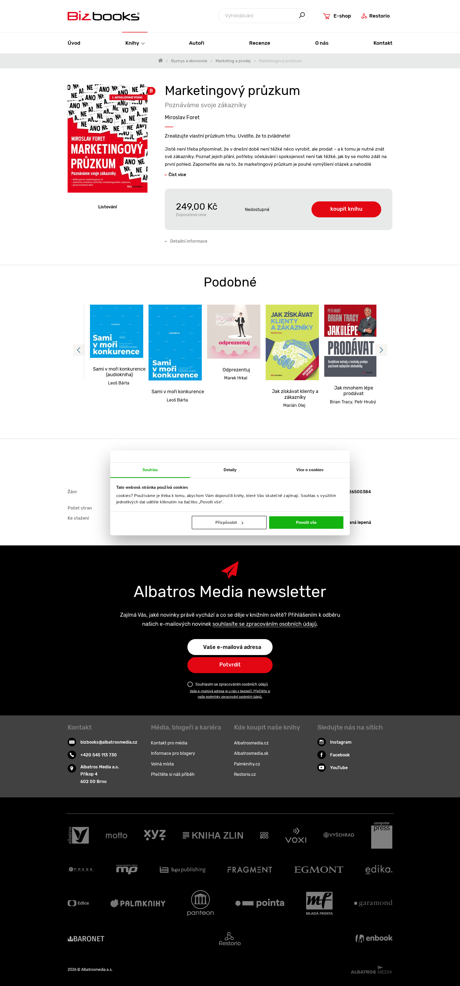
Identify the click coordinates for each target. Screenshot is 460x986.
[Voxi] (295, 835)
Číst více (177, 174)
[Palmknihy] (137, 903)
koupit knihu (346, 209)
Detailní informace (188, 241)
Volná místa (162, 764)
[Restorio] (230, 938)
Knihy (132, 43)
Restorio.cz (245, 774)
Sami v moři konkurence (177, 392)
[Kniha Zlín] (213, 835)
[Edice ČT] (78, 903)
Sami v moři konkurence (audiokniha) (119, 372)
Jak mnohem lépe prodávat (353, 391)
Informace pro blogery (173, 753)
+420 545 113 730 (98, 754)
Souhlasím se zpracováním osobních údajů (231, 684)
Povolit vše (306, 522)
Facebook (340, 754)
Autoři (196, 43)
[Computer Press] (381, 835)
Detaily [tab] (230, 469)
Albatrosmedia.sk (251, 753)
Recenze (259, 43)
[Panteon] (200, 903)
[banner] (103, 15)
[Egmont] (318, 869)
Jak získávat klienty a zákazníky (295, 394)
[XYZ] (155, 835)
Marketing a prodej (233, 61)
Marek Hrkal (235, 377)
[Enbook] (374, 938)
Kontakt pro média (169, 742)
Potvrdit (230, 664)
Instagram (340, 742)
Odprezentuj (236, 370)
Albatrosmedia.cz (251, 742)
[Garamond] (373, 903)
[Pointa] (259, 903)
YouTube (339, 767)
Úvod (74, 43)
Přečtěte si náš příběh (173, 774)
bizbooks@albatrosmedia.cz (108, 742)
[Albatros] (78, 835)
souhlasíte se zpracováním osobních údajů (264, 624)
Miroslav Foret (182, 117)
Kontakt (382, 43)
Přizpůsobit (226, 522)
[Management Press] (127, 869)
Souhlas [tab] (150, 469)
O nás (321, 43)
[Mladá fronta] (319, 903)
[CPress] (81, 869)
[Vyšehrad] (338, 835)
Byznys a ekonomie (189, 61)
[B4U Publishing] (183, 869)
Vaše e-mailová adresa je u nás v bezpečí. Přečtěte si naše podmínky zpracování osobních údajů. (230, 693)
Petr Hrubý (365, 401)
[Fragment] (250, 869)
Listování (107, 206)
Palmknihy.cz (247, 764)
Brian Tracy (341, 401)
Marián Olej (294, 405)
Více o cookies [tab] (309, 469)
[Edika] (379, 869)
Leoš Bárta (118, 383)
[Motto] (116, 835)
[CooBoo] (264, 835)
